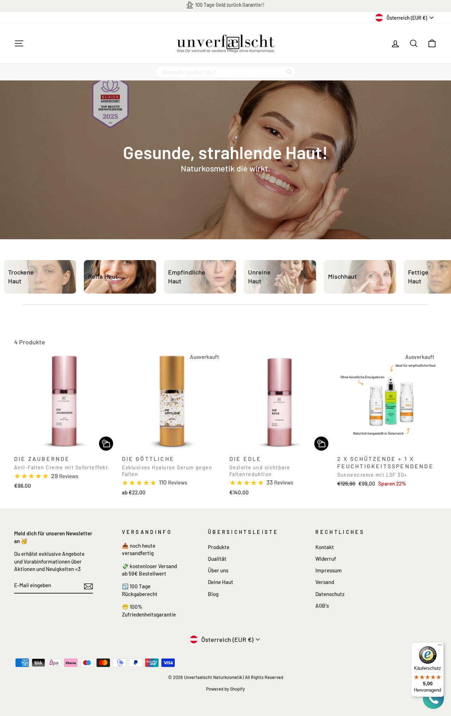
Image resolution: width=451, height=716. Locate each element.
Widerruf (325, 558)
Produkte (218, 547)
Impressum (328, 570)
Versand (324, 582)
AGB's (322, 605)
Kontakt (324, 547)
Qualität (217, 558)
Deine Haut (220, 582)
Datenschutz (330, 594)
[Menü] (439, 646)
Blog (213, 594)
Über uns (218, 570)
